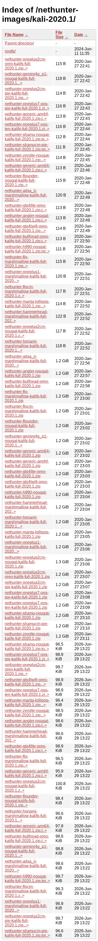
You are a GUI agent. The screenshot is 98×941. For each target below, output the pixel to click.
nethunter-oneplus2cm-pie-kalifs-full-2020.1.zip (26, 584)
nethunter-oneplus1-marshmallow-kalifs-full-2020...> (26, 276)
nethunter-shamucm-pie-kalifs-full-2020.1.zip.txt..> (27, 147)
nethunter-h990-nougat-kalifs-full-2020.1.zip (26, 494)
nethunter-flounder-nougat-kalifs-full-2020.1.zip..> (22, 180)
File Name (14, 35)
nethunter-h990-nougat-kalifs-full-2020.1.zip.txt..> (27, 249)
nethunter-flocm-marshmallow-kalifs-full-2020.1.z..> (26, 291)
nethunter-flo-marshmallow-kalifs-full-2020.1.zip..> (26, 261)
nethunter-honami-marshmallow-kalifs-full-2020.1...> (26, 345)
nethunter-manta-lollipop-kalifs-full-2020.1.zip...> (27, 303)
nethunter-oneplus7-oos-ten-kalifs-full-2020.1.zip (26, 605)
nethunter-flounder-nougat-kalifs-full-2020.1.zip (22, 425)
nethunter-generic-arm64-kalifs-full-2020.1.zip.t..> (27, 167)
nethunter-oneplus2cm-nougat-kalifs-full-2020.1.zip (25, 562)
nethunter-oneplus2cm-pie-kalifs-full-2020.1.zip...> (25, 93)
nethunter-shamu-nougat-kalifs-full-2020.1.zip (27, 615)
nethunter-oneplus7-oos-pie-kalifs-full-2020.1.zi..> (27, 106)
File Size (60, 34)
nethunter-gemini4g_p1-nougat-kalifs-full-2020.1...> (26, 78)
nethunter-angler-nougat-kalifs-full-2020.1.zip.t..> (27, 218)
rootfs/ (10, 51)
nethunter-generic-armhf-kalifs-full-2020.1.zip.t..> (27, 116)
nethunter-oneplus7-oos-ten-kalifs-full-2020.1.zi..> (27, 126)
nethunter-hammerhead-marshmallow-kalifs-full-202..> (26, 316)
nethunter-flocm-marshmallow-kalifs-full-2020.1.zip (26, 411)
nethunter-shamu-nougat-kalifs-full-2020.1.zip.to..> (27, 646)
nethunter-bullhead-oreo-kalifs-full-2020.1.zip (27, 383)
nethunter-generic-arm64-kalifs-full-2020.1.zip (27, 453)
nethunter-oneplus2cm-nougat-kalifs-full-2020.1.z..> (25, 331)
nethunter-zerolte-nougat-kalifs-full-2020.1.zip (27, 636)
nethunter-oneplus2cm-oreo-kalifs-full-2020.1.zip (27, 574)
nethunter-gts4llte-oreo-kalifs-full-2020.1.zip (25, 473)
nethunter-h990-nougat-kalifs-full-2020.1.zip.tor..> (27, 878)
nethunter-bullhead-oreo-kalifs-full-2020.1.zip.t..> (27, 238)
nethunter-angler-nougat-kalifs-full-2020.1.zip (27, 373)
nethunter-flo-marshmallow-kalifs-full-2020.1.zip (26, 396)
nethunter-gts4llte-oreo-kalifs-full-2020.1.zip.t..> (26, 207)
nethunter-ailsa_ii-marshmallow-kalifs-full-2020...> (26, 195)
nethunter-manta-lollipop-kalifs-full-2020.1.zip (27, 534)
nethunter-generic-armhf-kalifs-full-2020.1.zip (27, 463)
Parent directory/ (19, 43)
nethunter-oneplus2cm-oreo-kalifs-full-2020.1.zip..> (25, 63)
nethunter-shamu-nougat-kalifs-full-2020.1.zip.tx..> (27, 136)
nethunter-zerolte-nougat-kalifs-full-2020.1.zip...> (27, 157)
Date (78, 35)
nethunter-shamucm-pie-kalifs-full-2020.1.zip (26, 626)
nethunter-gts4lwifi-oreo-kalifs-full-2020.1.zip (26, 484)
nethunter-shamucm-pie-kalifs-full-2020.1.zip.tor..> (27, 933)
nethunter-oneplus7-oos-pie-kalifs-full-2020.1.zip (26, 595)
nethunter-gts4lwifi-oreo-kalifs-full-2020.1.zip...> (26, 228)
